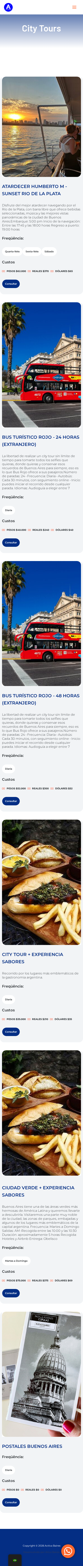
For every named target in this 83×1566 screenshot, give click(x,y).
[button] (12, 251)
